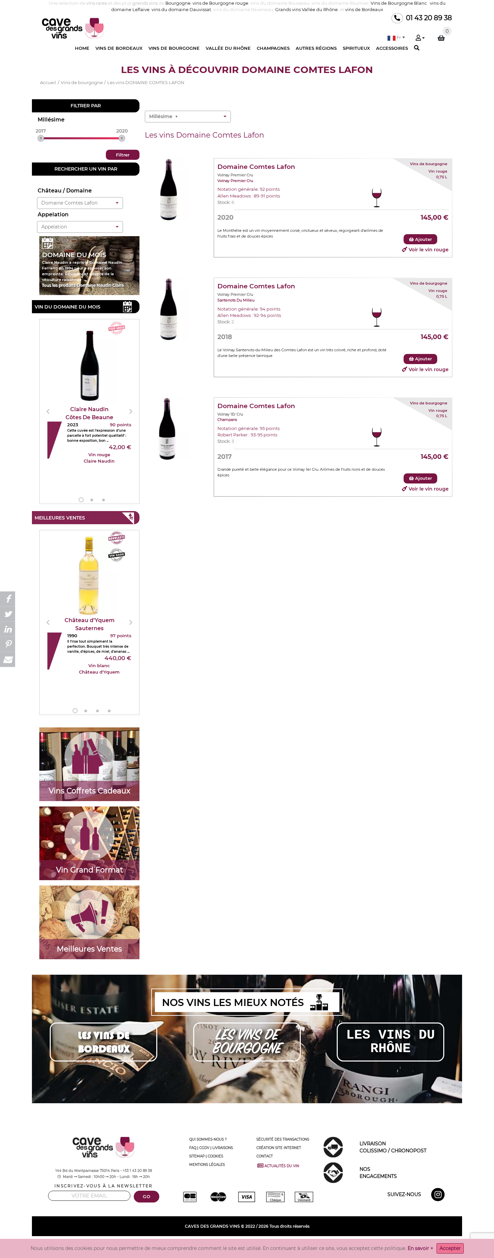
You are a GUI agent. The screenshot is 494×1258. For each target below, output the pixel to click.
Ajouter (423, 239)
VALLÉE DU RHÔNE (228, 48)
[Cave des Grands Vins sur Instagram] (438, 1195)
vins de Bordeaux (364, 9)
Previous (48, 411)
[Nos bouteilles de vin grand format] (90, 836)
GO (146, 1196)
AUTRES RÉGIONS (316, 48)
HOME (82, 48)
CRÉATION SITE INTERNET (278, 1148)
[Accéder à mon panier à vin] (441, 38)
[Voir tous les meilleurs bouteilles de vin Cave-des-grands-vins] (90, 915)
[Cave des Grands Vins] (73, 28)
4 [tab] (109, 711)
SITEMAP (197, 1156)
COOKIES (215, 1156)
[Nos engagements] (333, 1172)
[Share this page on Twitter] (7, 613)
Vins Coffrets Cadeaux (89, 790)
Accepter (450, 1248)
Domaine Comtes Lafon (256, 167)
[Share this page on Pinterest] (7, 644)
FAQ (192, 1148)
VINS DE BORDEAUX (118, 48)
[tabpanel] (89, 411)
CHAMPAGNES (273, 48)
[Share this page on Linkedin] (7, 629)
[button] (396, 37)
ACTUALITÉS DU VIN (283, 1165)
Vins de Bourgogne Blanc (399, 3)
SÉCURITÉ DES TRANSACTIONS (282, 1139)
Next (130, 411)
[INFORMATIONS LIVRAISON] (333, 1146)
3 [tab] (103, 500)
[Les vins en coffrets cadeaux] (90, 757)
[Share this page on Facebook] (7, 598)
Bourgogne (178, 3)
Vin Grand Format (89, 869)
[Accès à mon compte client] (420, 38)
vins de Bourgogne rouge (220, 3)
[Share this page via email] (7, 659)
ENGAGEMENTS (378, 1172)
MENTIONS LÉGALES (207, 1164)
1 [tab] (81, 499)
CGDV (204, 1148)
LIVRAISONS (222, 1148)
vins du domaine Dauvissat (181, 9)
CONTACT (264, 1156)
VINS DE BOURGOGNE (174, 48)
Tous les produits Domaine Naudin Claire (83, 285)
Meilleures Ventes (89, 949)
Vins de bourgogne (428, 163)
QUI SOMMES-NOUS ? (208, 1139)
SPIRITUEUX (356, 48)
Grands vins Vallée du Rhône (306, 9)
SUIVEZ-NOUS (404, 1194)
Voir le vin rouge (429, 250)
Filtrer (122, 154)
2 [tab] (91, 500)
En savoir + (420, 1248)
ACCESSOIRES (392, 48)
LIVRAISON (393, 1147)
